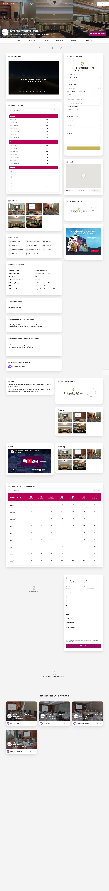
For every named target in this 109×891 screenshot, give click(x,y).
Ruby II (11, 540)
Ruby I (11, 533)
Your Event (71, 81)
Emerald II (12, 519)
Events (89, 40)
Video (46, 40)
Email (67, 614)
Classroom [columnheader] (94, 498)
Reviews (74, 40)
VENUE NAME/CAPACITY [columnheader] (16, 497)
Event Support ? (67, 3)
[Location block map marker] (83, 176)
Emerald (12, 505)
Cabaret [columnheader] (83, 498)
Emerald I (12, 512)
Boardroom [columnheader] (72, 498)
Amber (11, 554)
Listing (77, 3)
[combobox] (84, 88)
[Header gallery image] (18, 19)
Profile (19, 40)
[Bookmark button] (34, 723)
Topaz (11, 561)
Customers (56, 3)
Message (70, 133)
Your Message (70, 622)
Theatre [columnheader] (40, 498)
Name (68, 606)
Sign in (94, 3)
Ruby (11, 526)
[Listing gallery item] (16, 209)
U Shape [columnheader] (61, 498)
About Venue (32, 40)
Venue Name (71, 74)
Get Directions (96, 190)
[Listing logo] (5, 32)
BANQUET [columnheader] (30, 498)
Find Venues (46, 3)
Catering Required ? (74, 107)
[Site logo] (9, 3)
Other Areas (59, 40)
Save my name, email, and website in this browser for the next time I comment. (84, 641)
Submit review (83, 645)
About (84, 3)
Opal (11, 547)
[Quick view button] (31, 723)
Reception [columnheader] (51, 498)
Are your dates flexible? (76, 91)
